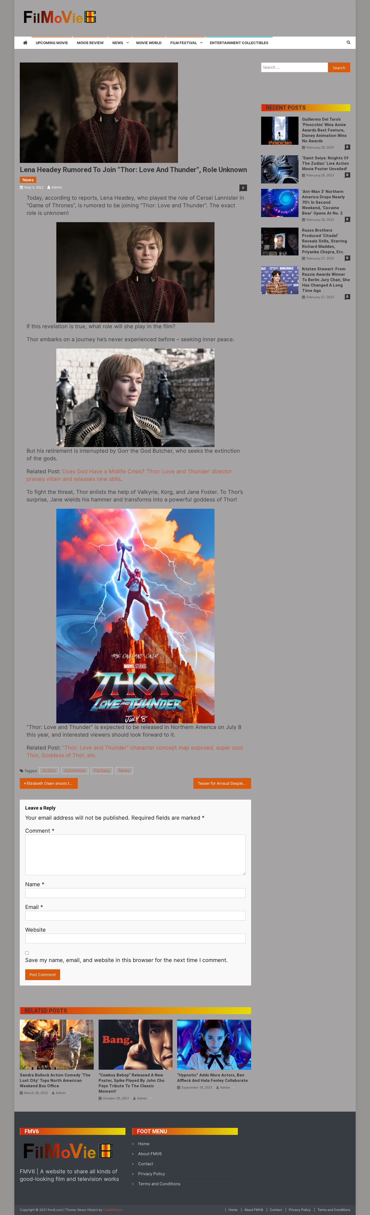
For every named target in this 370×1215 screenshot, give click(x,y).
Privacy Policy (151, 1173)
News (117, 43)
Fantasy (102, 770)
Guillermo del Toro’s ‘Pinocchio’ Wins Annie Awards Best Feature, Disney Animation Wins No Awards (324, 130)
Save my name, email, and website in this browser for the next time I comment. (126, 960)
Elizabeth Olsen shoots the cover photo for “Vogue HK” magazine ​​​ (52, 783)
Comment (39, 830)
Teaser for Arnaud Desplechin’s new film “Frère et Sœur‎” (224, 783)
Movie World (148, 43)
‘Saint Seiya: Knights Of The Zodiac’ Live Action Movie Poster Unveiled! (325, 163)
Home (144, 1143)
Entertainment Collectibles (239, 43)
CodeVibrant (112, 1210)
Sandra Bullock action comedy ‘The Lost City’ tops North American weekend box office (55, 1080)
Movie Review (90, 43)
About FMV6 (150, 1153)
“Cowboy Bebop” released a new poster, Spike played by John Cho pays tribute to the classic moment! (131, 1083)
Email (34, 907)
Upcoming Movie (52, 43)
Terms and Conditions (159, 1183)
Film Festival (183, 43)
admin (56, 187)
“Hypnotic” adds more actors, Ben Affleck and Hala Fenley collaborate (212, 1078)
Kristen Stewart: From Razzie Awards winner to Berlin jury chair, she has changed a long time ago (326, 280)
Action (49, 770)
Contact (145, 1163)
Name (34, 884)
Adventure (74, 770)
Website (35, 930)
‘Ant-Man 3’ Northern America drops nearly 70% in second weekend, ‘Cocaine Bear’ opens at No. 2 (323, 202)
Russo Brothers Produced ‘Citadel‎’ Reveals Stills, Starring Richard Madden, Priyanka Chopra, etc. (324, 241)
